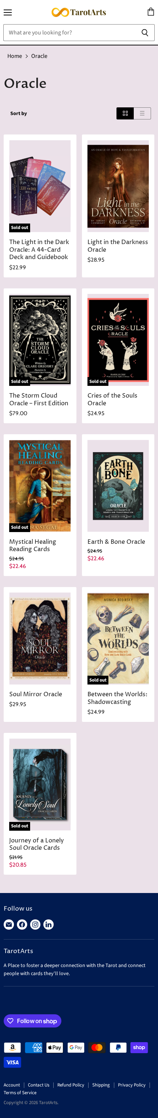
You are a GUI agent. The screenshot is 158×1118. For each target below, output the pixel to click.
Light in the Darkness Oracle (117, 246)
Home (14, 56)
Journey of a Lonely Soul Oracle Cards (36, 844)
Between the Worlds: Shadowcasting (117, 698)
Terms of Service (20, 1092)
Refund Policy (70, 1085)
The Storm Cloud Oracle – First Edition (38, 399)
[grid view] (125, 113)
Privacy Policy (132, 1085)
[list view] (142, 113)
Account (12, 1085)
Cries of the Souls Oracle (112, 399)
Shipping (101, 1085)
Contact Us (38, 1085)
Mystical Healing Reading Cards (32, 546)
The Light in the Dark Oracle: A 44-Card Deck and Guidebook (39, 250)
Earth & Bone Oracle (116, 542)
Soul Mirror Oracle (35, 694)
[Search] (145, 32)
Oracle (39, 56)
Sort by (18, 114)
